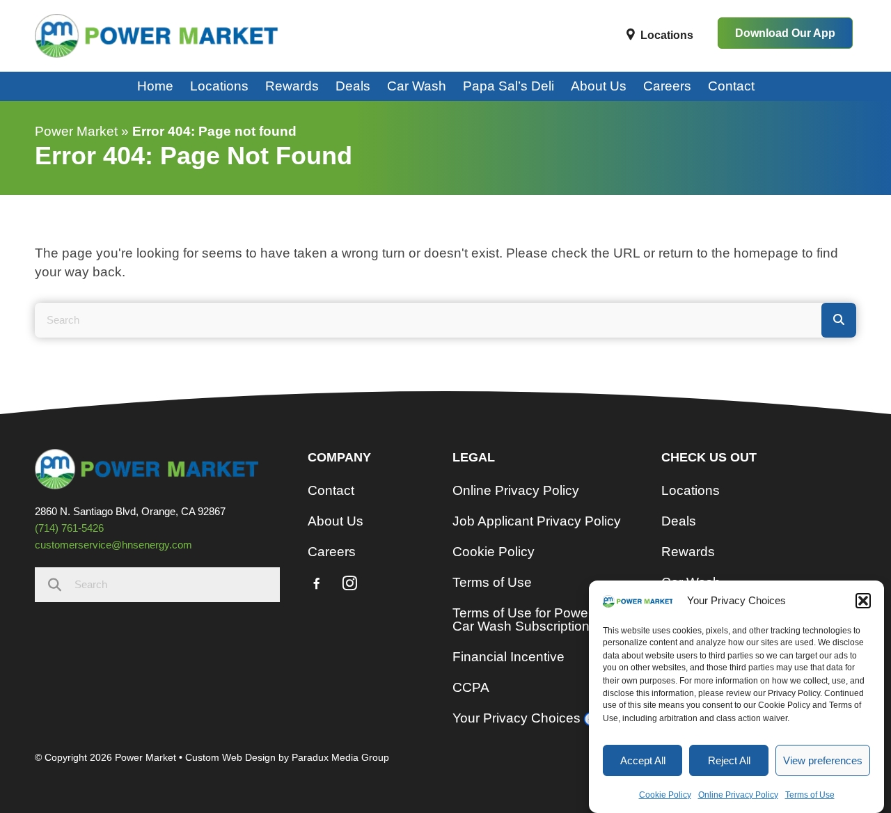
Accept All (642, 760)
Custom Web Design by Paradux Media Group (287, 757)
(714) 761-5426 (69, 528)
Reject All (729, 760)
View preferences (822, 760)
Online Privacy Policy (738, 794)
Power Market (76, 131)
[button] (863, 601)
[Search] (838, 320)
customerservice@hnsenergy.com (113, 545)
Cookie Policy (665, 794)
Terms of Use (810, 794)
